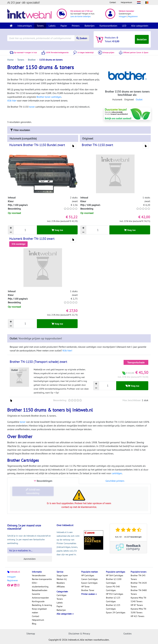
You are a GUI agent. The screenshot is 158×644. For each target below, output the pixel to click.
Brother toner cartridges (49, 96)
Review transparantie (42, 579)
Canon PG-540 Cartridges (113, 588)
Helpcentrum (126, 2)
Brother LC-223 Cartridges (113, 607)
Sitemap (30, 633)
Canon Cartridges (89, 579)
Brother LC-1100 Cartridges (113, 581)
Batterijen (90, 25)
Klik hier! (67, 350)
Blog (34, 623)
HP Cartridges (87, 575)
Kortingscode (38, 601)
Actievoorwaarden (40, 597)
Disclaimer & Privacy (79, 633)
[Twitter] (12, 585)
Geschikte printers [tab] (115, 480)
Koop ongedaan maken (39, 610)
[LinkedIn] (15, 585)
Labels (52, 25)
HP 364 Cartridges (114, 575)
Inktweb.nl (15, 571)
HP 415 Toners (137, 616)
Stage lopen (62, 575)
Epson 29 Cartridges (115, 612)
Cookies (127, 633)
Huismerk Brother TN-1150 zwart (31, 239)
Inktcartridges (24, 25)
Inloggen (123, 16)
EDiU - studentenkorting (40, 584)
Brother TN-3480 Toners (139, 592)
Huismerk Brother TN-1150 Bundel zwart (37, 145)
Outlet (139, 99)
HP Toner (85, 586)
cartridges (117, 473)
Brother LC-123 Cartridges (113, 599)
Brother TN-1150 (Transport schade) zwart (38, 362)
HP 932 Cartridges (114, 594)
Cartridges (61, 595)
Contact (113, 2)
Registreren (133, 16)
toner (32, 106)
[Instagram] (18, 585)
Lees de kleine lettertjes (80, 16)
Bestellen (142, 39)
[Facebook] (8, 585)
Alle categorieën (139, 25)
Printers (76, 25)
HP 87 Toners (137, 605)
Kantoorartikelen (108, 25)
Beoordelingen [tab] (44, 480)
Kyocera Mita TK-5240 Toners (139, 599)
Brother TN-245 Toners (138, 577)
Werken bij (62, 579)
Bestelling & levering (42, 605)
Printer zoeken (88, 594)
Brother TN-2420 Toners (139, 584)
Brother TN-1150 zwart (97, 145)
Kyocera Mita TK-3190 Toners (139, 610)
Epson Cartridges (89, 582)
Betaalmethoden (39, 590)
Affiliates (61, 586)
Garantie (36, 594)
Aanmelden (30, 558)
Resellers (61, 582)
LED (124, 25)
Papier (63, 25)
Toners (40, 25)
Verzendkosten (39, 575)
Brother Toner (87, 590)
